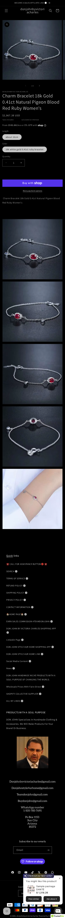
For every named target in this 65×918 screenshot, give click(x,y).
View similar (33, 899)
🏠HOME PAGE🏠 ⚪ (16, 614)
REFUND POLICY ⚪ (16, 585)
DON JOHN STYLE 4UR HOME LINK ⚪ (25, 654)
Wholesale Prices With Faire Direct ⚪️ (25, 686)
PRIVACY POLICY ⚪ (16, 599)
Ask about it (52, 899)
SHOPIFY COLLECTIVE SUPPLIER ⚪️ (23, 693)
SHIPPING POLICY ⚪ (16, 592)
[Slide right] (39, 85)
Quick (9, 555)
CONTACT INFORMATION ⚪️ (20, 607)
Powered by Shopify (47, 916)
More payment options (32, 190)
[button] (6, 10)
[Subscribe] (48, 850)
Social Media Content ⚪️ (18, 661)
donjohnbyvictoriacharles (27, 916)
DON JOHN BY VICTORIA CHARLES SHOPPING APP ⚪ (31, 630)
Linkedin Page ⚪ (15, 639)
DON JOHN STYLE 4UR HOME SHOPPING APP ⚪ (30, 646)
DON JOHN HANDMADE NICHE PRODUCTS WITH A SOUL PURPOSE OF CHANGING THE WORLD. (30, 677)
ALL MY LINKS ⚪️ (14, 701)
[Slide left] (25, 85)
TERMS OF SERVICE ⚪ (17, 578)
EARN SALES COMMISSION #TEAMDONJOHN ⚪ (29, 621)
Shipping (17, 120)
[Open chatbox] (58, 911)
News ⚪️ (10, 668)
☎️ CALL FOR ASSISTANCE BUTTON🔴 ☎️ (26, 564)
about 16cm (12, 137)
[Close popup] (60, 878)
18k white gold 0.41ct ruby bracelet (25, 149)
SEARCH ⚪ (12, 571)
